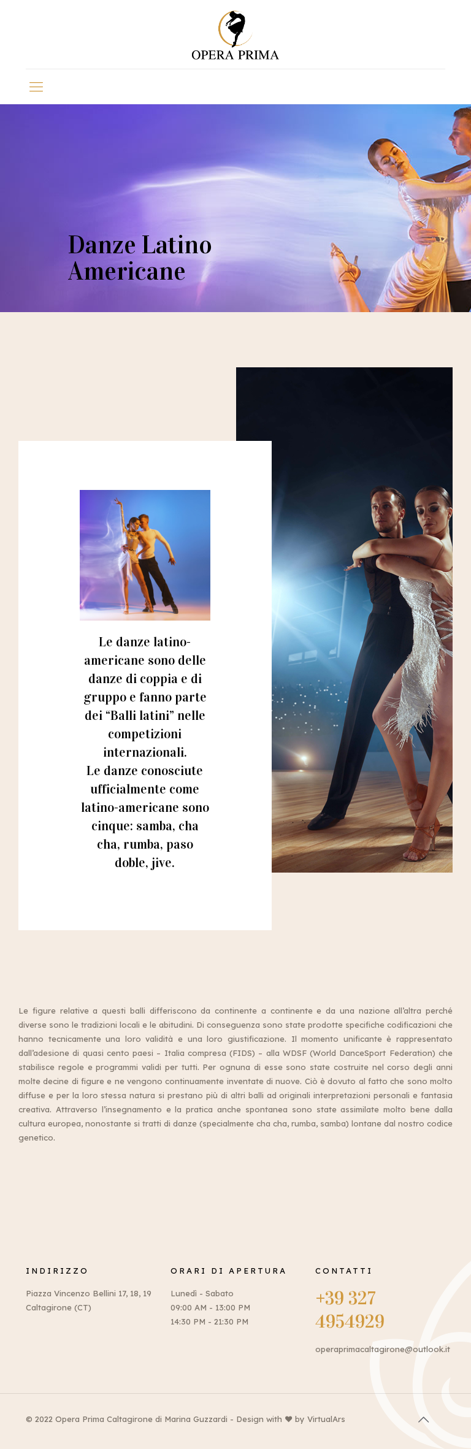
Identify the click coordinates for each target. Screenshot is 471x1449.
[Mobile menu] (36, 86)
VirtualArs (326, 1419)
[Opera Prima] (235, 34)
